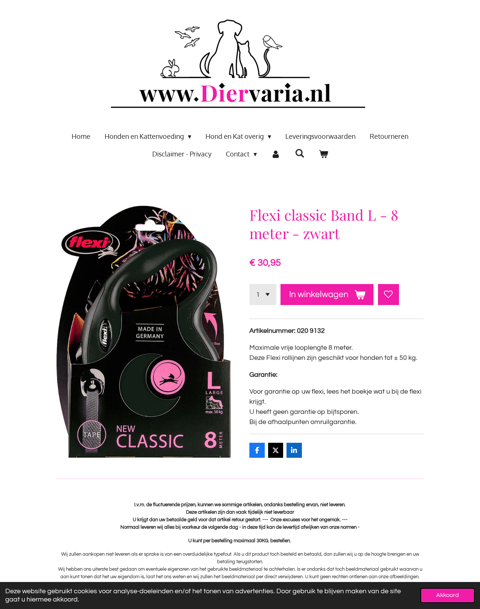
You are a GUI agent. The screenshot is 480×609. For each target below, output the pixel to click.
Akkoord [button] (447, 595)
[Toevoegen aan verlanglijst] (388, 294)
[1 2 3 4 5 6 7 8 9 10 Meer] (262, 294)
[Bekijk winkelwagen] (323, 154)
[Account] (276, 154)
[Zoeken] (299, 153)
